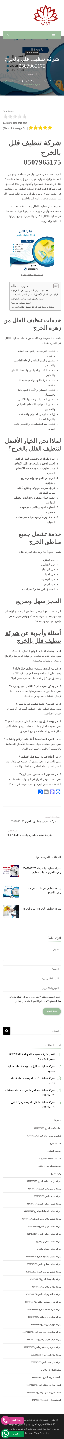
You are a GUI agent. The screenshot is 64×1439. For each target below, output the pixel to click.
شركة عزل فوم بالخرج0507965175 (46, 1324)
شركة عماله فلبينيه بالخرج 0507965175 (44, 1340)
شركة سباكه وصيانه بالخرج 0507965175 (43, 1294)
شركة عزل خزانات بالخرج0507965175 (44, 1317)
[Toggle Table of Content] (54, 285)
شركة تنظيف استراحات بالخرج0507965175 (42, 1211)
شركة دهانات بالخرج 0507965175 (46, 1287)
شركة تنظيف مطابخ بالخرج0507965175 (44, 1264)
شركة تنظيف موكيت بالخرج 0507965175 (43, 1272)
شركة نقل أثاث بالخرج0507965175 (46, 1362)
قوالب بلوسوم (23, 1428)
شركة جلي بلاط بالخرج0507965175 (45, 1279)
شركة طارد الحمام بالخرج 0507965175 (44, 1309)
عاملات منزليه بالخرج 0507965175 (46, 1377)
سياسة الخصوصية (24, 1433)
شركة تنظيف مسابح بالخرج (49, 1249)
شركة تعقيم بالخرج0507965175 (47, 1196)
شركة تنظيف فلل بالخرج (32, 274)
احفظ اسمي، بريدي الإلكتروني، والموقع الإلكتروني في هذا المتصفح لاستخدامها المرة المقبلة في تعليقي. (35, 998)
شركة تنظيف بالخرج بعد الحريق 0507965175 (41, 1219)
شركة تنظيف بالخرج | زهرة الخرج (42, 908)
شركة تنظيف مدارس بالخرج (48, 1241)
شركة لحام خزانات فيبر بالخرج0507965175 (42, 1347)
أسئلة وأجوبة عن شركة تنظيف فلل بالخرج (33, 307)
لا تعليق (30, 74)
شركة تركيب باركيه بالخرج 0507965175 (44, 1181)
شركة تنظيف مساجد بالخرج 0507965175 (43, 1256)
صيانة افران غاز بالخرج (51, 1370)
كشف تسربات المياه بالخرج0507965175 (44, 1392)
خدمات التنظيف (32, 52)
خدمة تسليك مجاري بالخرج (49, 1166)
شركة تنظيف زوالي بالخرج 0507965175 (44, 1234)
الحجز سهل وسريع (22, 303)
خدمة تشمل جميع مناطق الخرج (28, 298)
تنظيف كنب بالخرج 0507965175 (47, 1128)
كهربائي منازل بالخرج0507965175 (46, 1400)
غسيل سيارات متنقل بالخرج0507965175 (43, 1385)
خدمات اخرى (55, 1143)
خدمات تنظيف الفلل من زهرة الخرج (31, 290)
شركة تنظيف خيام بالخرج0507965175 (44, 1226)
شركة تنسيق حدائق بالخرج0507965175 (44, 1204)
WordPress (39, 1433)
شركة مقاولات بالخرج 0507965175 (46, 1355)
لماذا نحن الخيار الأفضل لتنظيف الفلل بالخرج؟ (35, 294)
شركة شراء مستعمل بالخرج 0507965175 (43, 1302)
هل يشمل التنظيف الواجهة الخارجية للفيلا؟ (34, 650)
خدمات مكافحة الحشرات (50, 1158)
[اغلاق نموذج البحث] (7, 35)
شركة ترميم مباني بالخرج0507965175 (44, 1189)
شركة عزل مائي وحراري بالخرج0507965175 (41, 1332)
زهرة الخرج (56, 1173)
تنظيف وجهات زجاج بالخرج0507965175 (44, 1136)
